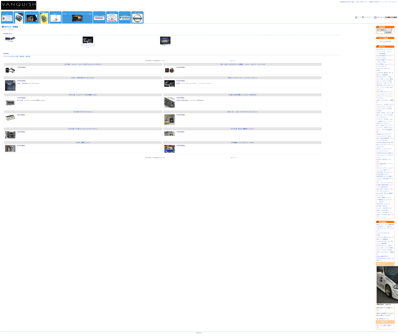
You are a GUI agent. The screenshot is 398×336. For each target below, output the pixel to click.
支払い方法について (362, 2)
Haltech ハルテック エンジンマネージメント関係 (77, 14)
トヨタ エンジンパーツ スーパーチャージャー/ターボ (88, 45)
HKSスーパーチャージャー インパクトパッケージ (242, 78)
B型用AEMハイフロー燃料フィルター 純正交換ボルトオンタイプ (385, 178)
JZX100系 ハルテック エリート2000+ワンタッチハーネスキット (83, 64)
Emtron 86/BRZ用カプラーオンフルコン (83, 78)
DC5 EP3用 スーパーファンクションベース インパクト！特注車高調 (385, 51)
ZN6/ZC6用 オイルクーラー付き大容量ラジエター (83, 95)
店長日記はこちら (384, 319)
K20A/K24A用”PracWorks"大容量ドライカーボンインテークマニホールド (385, 145)
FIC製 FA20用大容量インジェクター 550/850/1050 (242, 95)
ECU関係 (10, 41)
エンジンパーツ (19, 12)
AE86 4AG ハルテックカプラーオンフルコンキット (242, 112)
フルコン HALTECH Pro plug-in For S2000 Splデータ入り (385, 214)
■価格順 (22, 56)
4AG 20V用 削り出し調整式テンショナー (242, 129)
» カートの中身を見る (385, 41)
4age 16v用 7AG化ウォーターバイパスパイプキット (83, 129)
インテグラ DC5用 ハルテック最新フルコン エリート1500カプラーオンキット (385, 121)
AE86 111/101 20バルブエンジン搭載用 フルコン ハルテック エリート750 (242, 64)
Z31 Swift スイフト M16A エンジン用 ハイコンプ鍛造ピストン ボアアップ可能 (385, 79)
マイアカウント (369, 17)
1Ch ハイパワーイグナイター (385, 183)
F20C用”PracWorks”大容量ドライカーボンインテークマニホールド (385, 155)
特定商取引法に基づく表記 (347, 2)
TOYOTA (112, 13)
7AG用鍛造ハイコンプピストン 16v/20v (242, 142)
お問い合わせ (380, 17)
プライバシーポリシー (391, 2)
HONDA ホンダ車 (99, 15)
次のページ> (234, 60)
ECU (7, 14)
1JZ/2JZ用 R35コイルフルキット (83, 112)
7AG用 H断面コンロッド (83, 142)
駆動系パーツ (44, 12)
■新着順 (28, 56)
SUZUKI (125, 15)
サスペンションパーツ (32, 14)
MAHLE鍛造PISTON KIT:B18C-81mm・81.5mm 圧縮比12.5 (385, 258)
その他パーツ (55, 14)
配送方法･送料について (376, 2)
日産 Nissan (137, 13)
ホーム (359, 17)
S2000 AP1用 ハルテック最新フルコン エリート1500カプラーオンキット (385, 115)
